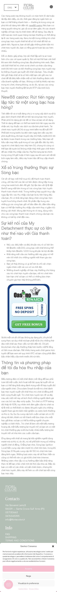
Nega (28, 576)
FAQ (7, 534)
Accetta (28, 568)
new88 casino (35, 25)
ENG (10, 7)
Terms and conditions (19, 540)
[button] (53, 546)
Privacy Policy (34, 589)
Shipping (10, 537)
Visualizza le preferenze (28, 583)
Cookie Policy (23, 589)
